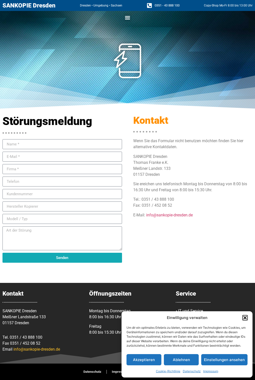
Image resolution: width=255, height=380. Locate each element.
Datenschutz (192, 371)
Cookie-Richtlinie (168, 371)
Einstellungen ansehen (224, 359)
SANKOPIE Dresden (29, 5)
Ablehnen (181, 359)
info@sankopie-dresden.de (169, 215)
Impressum (210, 371)
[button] (245, 317)
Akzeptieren (144, 359)
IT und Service (190, 311)
